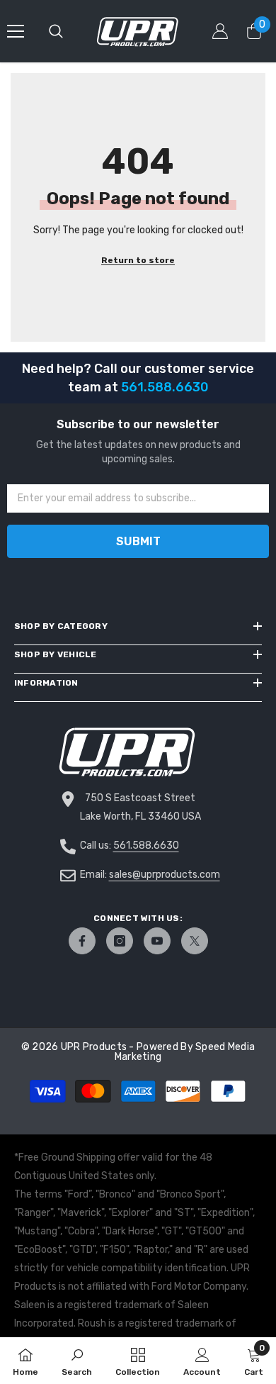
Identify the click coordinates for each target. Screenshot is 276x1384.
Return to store (138, 260)
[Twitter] (194, 940)
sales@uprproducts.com (164, 875)
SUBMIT (138, 541)
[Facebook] (82, 940)
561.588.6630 (146, 845)
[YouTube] (157, 940)
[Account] (220, 31)
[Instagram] (119, 940)
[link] (76, 1360)
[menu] (15, 31)
